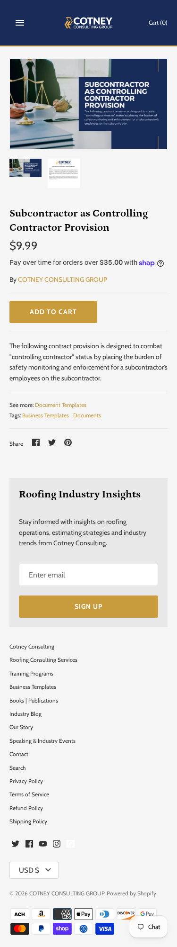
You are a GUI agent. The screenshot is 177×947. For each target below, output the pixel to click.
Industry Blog (25, 714)
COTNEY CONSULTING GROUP (62, 279)
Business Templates (45, 415)
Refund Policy (26, 808)
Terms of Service (29, 794)
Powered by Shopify (131, 893)
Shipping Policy (28, 821)
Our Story (21, 727)
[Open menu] (19, 22)
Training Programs (31, 673)
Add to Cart (53, 311)
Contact (18, 754)
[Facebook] (29, 844)
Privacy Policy (26, 781)
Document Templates (60, 405)
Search (17, 768)
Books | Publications (33, 700)
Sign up (88, 606)
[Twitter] (15, 844)
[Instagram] (56, 844)
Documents (87, 415)
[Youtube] (43, 844)
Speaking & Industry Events (42, 741)
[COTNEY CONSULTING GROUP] (88, 22)
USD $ (29, 870)
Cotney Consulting (31, 646)
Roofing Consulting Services (43, 660)
